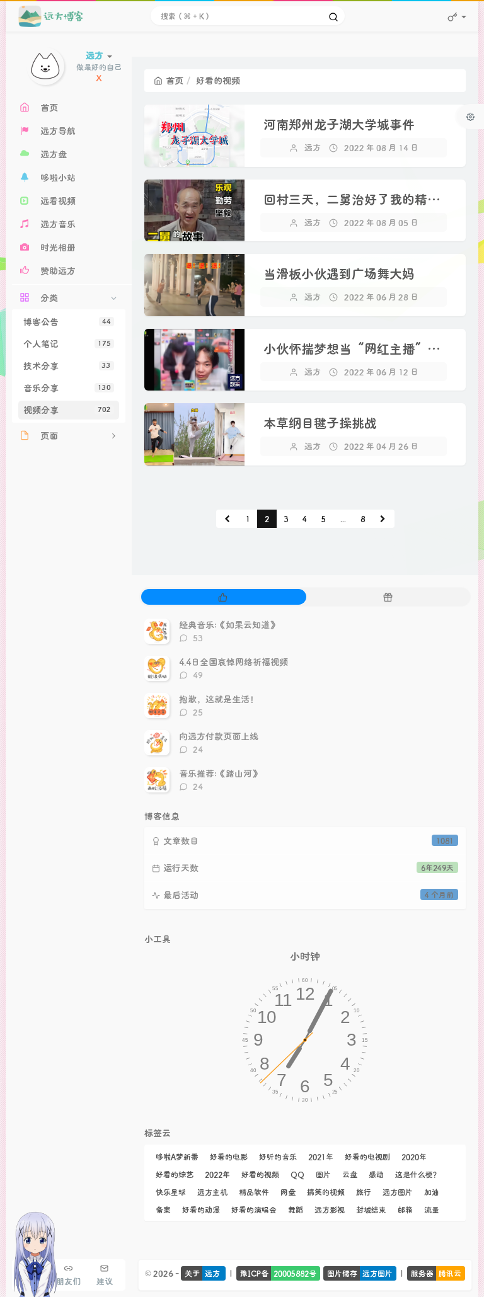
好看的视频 (260, 1174)
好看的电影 (229, 1156)
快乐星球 (171, 1192)
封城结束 (371, 1209)
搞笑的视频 (326, 1192)
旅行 (363, 1192)
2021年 (320, 1156)
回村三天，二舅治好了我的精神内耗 (364, 199)
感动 (376, 1174)
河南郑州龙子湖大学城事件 (339, 124)
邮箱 (405, 1209)
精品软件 (254, 1192)
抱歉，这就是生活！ (218, 699)
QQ (297, 1174)
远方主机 (212, 1192)
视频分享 (67, 410)
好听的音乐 (278, 1156)
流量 (431, 1209)
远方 (312, 147)
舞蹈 (295, 1209)
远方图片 (398, 1192)
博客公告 (67, 322)
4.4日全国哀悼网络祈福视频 (233, 662)
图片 (323, 1174)
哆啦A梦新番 (177, 1156)
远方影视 (329, 1209)
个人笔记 (67, 344)
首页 (174, 80)
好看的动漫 (201, 1209)
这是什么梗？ (418, 1174)
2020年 (414, 1156)
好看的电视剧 (367, 1156)
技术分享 (67, 366)
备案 (163, 1209)
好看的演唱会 (254, 1209)
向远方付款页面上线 (218, 736)
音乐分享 (67, 388)
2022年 (217, 1174)
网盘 (288, 1192)
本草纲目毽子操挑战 (320, 422)
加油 (431, 1192)
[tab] (222, 597)
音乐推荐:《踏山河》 (220, 773)
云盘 (349, 1174)
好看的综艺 (174, 1174)
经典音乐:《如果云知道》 (229, 625)
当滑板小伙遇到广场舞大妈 (339, 273)
